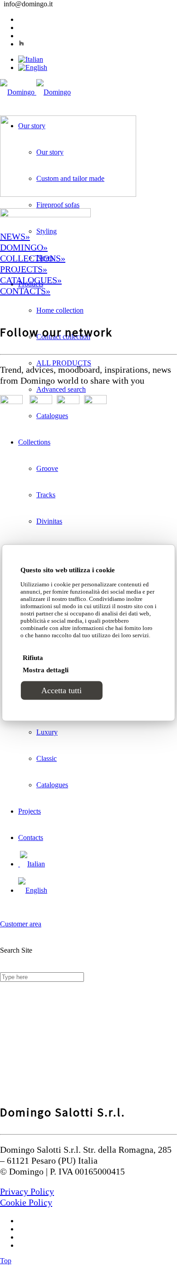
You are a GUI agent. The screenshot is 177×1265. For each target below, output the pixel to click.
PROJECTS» (23, 269)
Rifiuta (33, 657)
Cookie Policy (26, 1202)
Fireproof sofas (57, 205)
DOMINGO (21, 247)
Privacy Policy (27, 1191)
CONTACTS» (25, 291)
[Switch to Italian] (30, 59)
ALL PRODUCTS (63, 363)
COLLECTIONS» (32, 258)
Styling (46, 231)
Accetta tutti (61, 690)
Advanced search (61, 389)
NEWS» (15, 236)
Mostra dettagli (46, 669)
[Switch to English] (32, 67)
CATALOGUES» (31, 280)
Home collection (60, 310)
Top (5, 1261)
